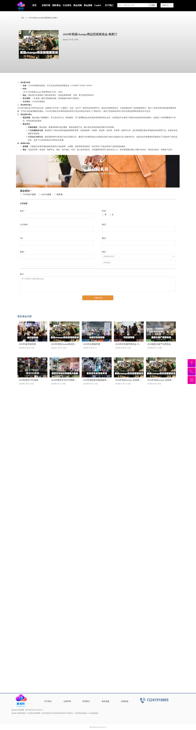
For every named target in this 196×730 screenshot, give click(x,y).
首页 (22, 18)
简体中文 (165, 5)
